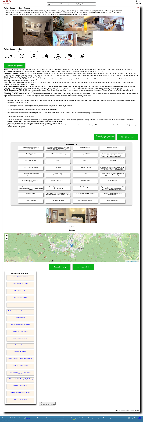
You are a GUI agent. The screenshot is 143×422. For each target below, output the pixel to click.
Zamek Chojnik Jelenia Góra (20, 277)
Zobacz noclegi (83, 267)
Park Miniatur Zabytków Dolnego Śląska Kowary (20, 379)
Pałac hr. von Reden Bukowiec (20, 365)
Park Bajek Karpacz (20, 345)
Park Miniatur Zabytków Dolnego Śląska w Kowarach (20, 372)
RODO (139, 418)
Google (28, 418)
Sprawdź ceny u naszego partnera (105, 137)
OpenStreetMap (134, 261)
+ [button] (6, 235)
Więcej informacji (127, 137)
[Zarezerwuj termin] (138, 7)
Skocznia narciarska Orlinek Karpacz (20, 324)
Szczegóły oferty (60, 267)
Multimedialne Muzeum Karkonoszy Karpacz (20, 311)
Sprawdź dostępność (15, 66)
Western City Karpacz (20, 351)
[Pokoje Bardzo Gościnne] (33, 31)
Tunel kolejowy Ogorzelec (20, 399)
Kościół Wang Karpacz (20, 290)
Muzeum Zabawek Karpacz (20, 338)
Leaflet (127, 261)
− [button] (6, 238)
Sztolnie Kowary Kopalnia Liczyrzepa (20, 392)
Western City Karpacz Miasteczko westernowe (20, 358)
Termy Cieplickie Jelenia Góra (20, 283)
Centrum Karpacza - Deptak (20, 331)
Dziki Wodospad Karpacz (20, 297)
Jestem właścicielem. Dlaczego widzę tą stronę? (47, 403)
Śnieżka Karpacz (20, 317)
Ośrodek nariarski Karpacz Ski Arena (20, 304)
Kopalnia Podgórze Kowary (20, 385)
